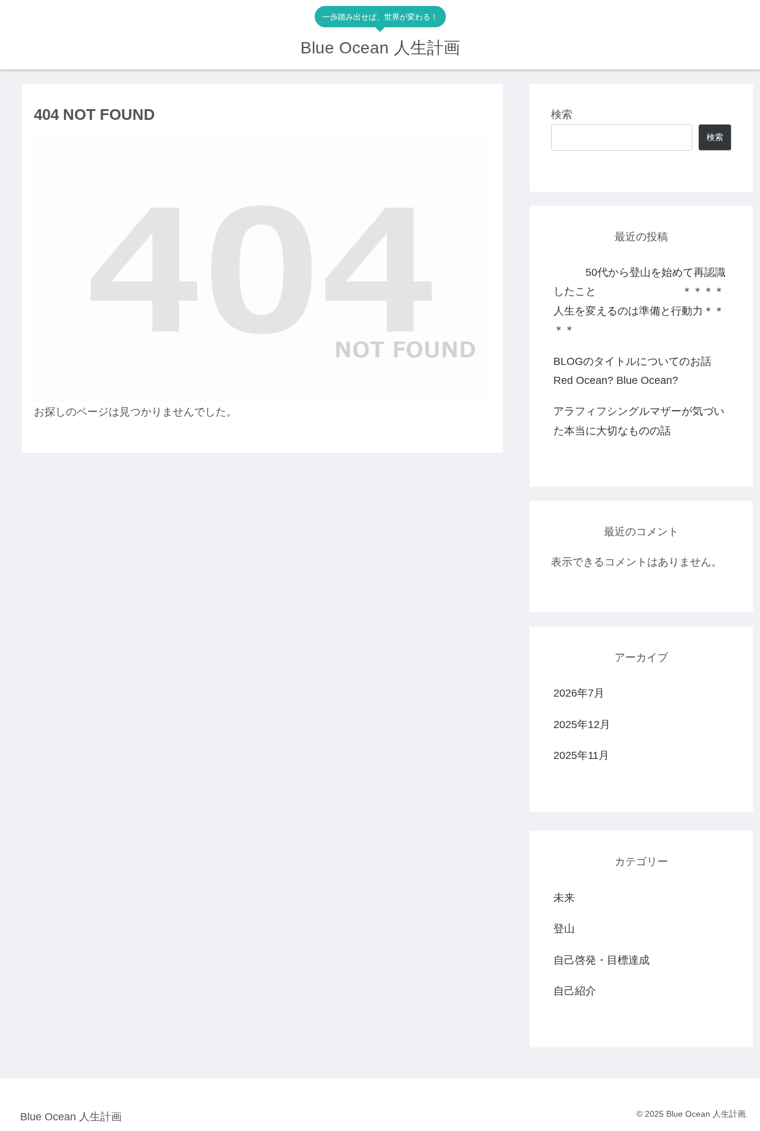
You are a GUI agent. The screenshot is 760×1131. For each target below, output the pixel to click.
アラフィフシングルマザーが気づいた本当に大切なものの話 (638, 420)
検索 (561, 114)
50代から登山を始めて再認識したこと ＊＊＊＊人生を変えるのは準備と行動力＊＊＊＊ (639, 301)
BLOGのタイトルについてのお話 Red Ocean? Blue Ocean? (642, 370)
